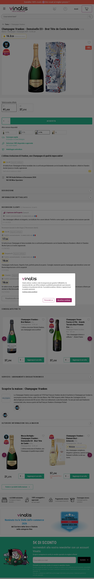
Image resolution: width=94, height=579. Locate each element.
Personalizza (48, 300)
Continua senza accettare (29, 292)
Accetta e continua (64, 300)
